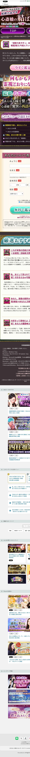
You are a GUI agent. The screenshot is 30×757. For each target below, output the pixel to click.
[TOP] (12, 31)
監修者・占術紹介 (21, 375)
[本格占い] (5, 4)
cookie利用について (25, 742)
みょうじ (13, 161)
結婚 (10, 530)
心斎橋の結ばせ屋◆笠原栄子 (20, 36)
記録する (22, 202)
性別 (11, 189)
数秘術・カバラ (18, 530)
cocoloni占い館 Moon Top (6, 36)
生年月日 (13, 180)
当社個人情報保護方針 (9, 224)
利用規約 (26, 225)
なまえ (12, 170)
